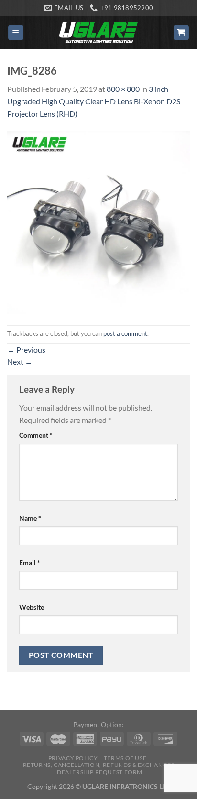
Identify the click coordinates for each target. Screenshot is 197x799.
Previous (26, 349)
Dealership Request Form (99, 772)
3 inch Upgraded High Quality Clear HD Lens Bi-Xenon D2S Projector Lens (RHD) (93, 101)
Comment (36, 435)
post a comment (125, 333)
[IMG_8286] (98, 221)
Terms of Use (125, 758)
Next (20, 361)
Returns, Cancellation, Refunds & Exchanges (99, 764)
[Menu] (16, 33)
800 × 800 (123, 88)
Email (29, 562)
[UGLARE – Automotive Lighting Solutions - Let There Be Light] (98, 32)
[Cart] (181, 33)
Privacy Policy (73, 758)
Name (30, 518)
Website (31, 607)
